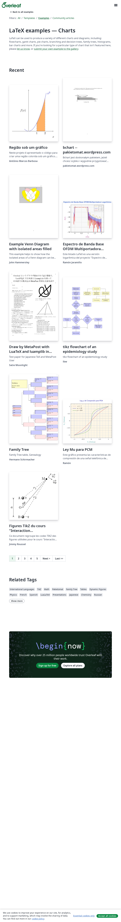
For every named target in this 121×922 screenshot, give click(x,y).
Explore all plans (72, 665)
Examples (43, 18)
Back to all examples (21, 12)
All (19, 18)
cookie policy (38, 918)
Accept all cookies (107, 915)
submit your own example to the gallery (56, 48)
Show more (17, 601)
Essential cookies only (84, 915)
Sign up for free (47, 665)
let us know (23, 48)
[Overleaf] (11, 5)
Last (59, 558)
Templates (29, 18)
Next (46, 558)
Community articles (63, 18)
